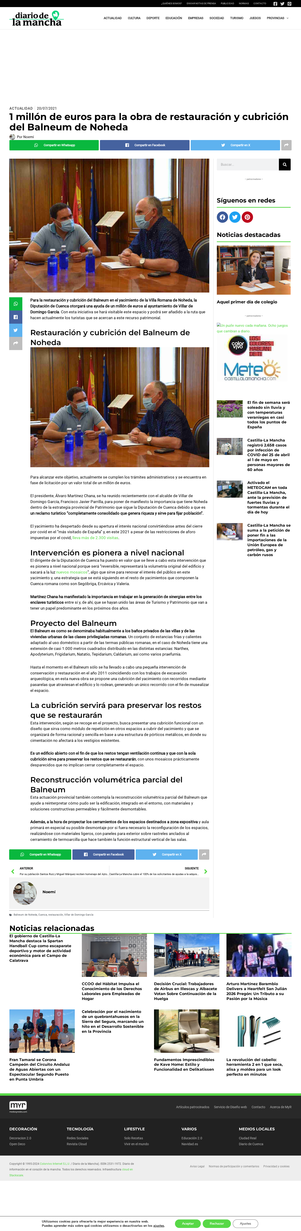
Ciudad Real (247, 1138)
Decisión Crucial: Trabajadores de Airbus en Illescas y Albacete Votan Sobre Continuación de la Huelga (185, 991)
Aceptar (188, 1223)
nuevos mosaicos (71, 572)
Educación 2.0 (192, 1138)
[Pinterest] (289, 4)
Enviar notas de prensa (201, 3)
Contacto (259, 3)
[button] (286, 18)
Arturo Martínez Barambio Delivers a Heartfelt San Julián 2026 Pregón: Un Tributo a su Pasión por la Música (256, 991)
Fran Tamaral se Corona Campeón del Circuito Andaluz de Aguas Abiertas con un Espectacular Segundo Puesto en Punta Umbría (39, 1070)
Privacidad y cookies (276, 1166)
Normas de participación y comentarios (234, 1166)
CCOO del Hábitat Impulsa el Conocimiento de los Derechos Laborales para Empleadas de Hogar (112, 991)
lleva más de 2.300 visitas (94, 537)
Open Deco (17, 1144)
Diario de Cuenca (251, 1144)
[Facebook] (275, 4)
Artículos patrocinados (192, 1107)
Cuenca (42, 914)
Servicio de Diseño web (230, 1107)
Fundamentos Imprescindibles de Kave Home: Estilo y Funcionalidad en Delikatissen (184, 1065)
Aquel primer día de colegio (247, 302)
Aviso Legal (197, 1166)
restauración (55, 914)
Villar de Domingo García (78, 914)
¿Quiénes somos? (171, 3)
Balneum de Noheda (25, 914)
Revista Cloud (77, 1144)
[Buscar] (285, 164)
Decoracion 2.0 (20, 1138)
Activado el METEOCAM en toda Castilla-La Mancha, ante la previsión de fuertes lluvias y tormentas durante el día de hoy (268, 497)
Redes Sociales (77, 1138)
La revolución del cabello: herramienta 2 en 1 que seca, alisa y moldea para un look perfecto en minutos (254, 1067)
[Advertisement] (150, 65)
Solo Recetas (133, 1138)
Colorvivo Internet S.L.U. (55, 1163)
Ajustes (245, 1223)
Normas (244, 3)
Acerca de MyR (281, 1107)
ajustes (158, 1226)
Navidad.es (190, 1144)
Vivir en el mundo (136, 1144)
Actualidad (21, 108)
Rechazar (217, 1223)
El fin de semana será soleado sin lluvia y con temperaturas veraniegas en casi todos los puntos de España (268, 414)
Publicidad (227, 3)
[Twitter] (282, 4)
